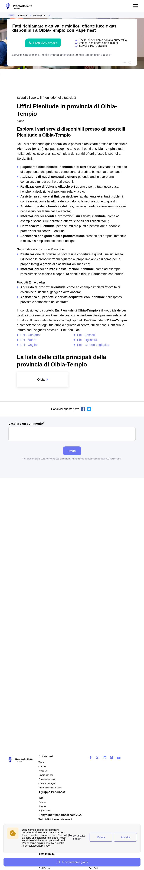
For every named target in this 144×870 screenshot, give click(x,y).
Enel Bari (93, 868)
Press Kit (42, 771)
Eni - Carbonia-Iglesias (93, 345)
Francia (42, 802)
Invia (72, 451)
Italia (40, 798)
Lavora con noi (45, 775)
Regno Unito (44, 810)
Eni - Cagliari (29, 345)
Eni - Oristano (30, 335)
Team (41, 762)
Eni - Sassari (86, 335)
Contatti (42, 766)
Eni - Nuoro (28, 340)
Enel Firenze (44, 868)
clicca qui (116, 459)
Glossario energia (46, 779)
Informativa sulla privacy (49, 787)
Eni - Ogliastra (87, 340)
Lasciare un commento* (26, 423)
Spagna (42, 806)
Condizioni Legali (46, 783)
